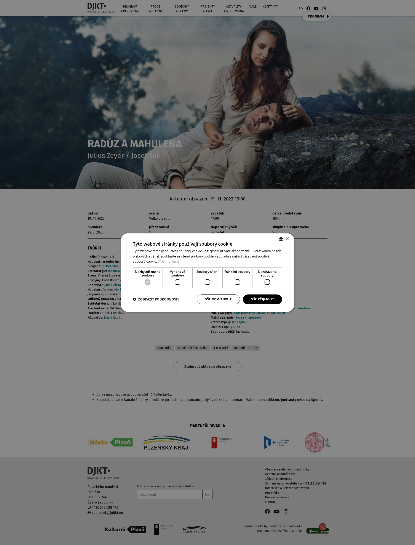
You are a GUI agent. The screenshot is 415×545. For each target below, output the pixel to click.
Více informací (168, 261)
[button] (156, 299)
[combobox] (281, 239)
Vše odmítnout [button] (218, 299)
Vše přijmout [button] (262, 299)
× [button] (287, 238)
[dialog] (207, 272)
